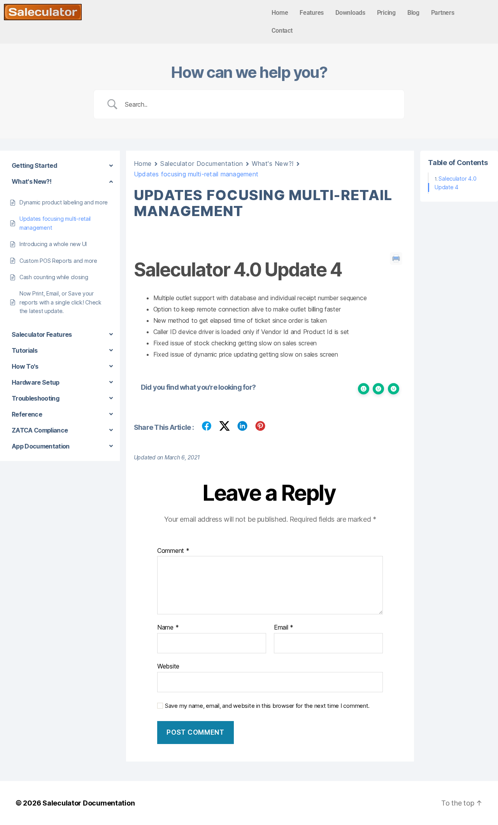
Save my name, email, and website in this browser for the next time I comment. (267, 705)
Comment (173, 550)
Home (280, 12)
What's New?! (273, 163)
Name (168, 627)
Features (312, 12)
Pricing (386, 12)
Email (283, 627)
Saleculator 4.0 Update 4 (455, 182)
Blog (413, 12)
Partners (442, 12)
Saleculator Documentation (201, 163)
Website (168, 666)
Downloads (350, 12)
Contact (282, 30)
